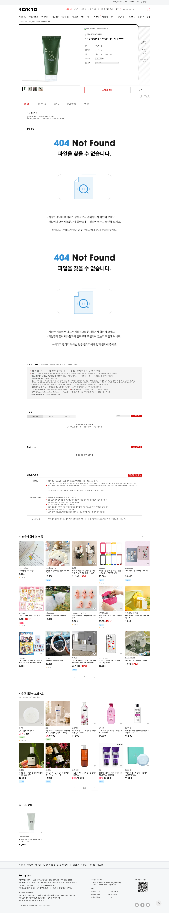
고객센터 (137, 2)
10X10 (28, 9)
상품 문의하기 (137, 447)
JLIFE (74, 568)
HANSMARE (103, 613)
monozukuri (24, 568)
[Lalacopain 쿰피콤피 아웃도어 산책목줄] (58, 603)
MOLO (74, 658)
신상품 (102, 9)
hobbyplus (23, 658)
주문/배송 (131, 2)
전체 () (35, 416)
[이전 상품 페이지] (74, 677)
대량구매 (77, 9)
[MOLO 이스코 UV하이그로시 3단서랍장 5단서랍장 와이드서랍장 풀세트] (84, 651)
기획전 (90, 9)
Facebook (145, 96)
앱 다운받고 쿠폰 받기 (140, 880)
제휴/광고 (84, 865)
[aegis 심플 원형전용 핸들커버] (58, 649)
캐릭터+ (84, 9)
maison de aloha (79, 613)
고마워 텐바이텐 (95, 897)
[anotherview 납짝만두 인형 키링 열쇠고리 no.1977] (58, 561)
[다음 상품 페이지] (95, 677)
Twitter (141, 96)
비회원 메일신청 (112, 894)
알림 (126, 2)
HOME (21, 22)
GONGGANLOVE (131, 613)
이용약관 (38, 865)
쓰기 (144, 53)
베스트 (96, 9)
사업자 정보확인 (70, 882)
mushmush (129, 568)
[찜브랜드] (85, 34)
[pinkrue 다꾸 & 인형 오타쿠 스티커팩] (31, 606)
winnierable (103, 658)
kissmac (102, 568)
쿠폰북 (110, 897)
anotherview (51, 568)
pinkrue (22, 613)
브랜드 (116, 9)
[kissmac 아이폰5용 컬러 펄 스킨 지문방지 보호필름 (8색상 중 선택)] (111, 562)
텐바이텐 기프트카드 (97, 892)
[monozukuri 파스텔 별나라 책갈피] (31, 560)
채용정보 (30, 865)
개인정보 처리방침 (48, 865)
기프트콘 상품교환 (113, 892)
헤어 (37, 22)
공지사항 (92, 865)
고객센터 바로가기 (96, 880)
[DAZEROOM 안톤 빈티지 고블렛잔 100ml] (137, 648)
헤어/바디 (32, 22)
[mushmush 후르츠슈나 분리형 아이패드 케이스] (137, 561)
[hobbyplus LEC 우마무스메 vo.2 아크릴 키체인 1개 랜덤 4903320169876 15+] (31, 649)
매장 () (67, 416)
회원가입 (119, 2)
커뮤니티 (69, 9)
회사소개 (22, 865)
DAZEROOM (130, 658)
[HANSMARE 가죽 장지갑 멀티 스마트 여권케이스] (111, 607)
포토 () (51, 416)
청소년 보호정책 (62, 865)
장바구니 (145, 2)
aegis (48, 658)
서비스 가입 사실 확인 (64, 888)
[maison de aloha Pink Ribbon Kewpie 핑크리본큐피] (84, 606)
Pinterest (148, 96)
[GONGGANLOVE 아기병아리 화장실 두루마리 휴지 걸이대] (137, 604)
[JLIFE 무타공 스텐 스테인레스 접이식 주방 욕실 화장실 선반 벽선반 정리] (84, 559)
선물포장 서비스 (95, 894)
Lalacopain (50, 613)
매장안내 (100, 865)
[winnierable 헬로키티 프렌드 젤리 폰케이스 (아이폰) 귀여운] (111, 649)
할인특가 (109, 9)
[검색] (147, 9)
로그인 (114, 2)
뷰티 (26, 22)
